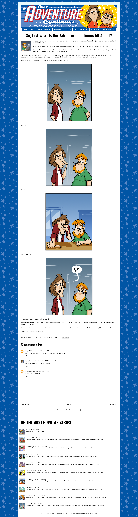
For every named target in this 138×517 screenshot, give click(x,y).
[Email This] (62, 337)
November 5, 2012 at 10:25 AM (47, 361)
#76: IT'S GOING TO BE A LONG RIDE (37, 479)
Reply (26, 355)
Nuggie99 (28, 351)
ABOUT (32, 29)
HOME (25, 29)
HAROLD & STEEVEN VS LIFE (44, 29)
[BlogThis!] (64, 337)
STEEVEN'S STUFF (95, 29)
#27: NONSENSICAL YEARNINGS (36, 495)
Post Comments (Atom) (73, 410)
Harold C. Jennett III (31, 361)
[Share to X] (65, 337)
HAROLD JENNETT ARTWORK (81, 29)
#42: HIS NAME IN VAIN (33, 429)
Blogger (94, 513)
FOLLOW (69, 29)
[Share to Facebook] (67, 337)
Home (69, 404)
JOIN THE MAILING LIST (108, 29)
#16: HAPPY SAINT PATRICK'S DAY (36, 446)
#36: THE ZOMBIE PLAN (33, 438)
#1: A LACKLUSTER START (34, 504)
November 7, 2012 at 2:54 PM (40, 371)
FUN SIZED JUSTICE (58, 29)
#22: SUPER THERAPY (33, 462)
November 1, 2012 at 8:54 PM (40, 351)
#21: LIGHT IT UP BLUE (33, 454)
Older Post (112, 404)
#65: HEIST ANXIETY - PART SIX (36, 471)
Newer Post (25, 404)
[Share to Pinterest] (68, 337)
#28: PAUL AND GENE (33, 487)
